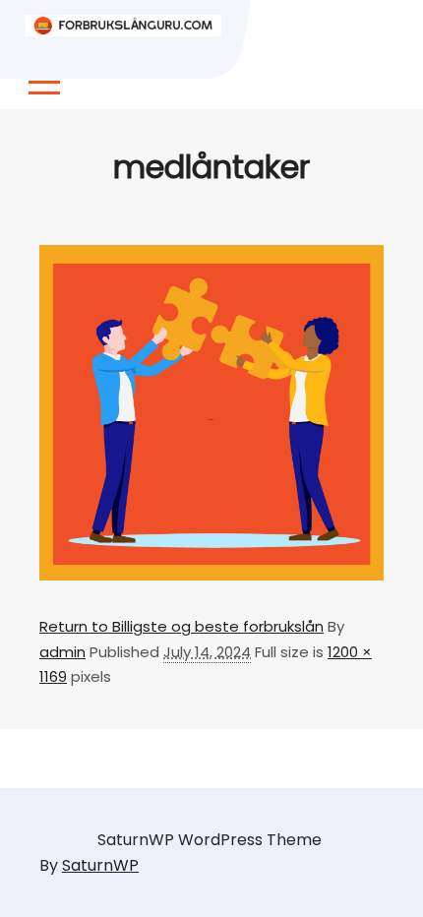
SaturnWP (100, 865)
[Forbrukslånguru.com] (123, 25)
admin (62, 652)
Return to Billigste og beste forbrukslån (181, 626)
